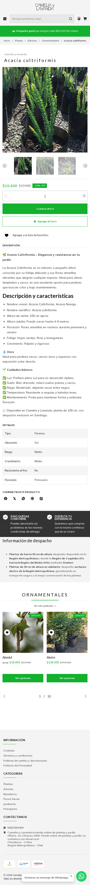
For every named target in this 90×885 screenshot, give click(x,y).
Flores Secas (11, 799)
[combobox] (42, 19)
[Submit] (70, 19)
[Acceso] (79, 19)
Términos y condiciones (17, 755)
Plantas (8, 784)
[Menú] (5, 19)
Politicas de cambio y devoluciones (25, 760)
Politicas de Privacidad (17, 765)
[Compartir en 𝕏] (14, 498)
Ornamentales (50, 40)
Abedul (7, 657)
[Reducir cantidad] (6, 196)
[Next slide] (84, 166)
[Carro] (85, 19)
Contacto (9, 750)
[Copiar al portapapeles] (41, 498)
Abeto (51, 657)
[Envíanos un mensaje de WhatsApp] (81, 876)
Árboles (32, 40)
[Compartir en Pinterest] (32, 498)
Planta (19, 40)
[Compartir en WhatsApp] (23, 498)
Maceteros (10, 794)
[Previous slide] (6, 166)
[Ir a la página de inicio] (45, 7)
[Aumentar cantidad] (84, 196)
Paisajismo (10, 808)
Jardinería (9, 804)
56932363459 (15, 827)
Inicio (7, 40)
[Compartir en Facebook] (6, 498)
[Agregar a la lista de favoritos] (7, 632)
